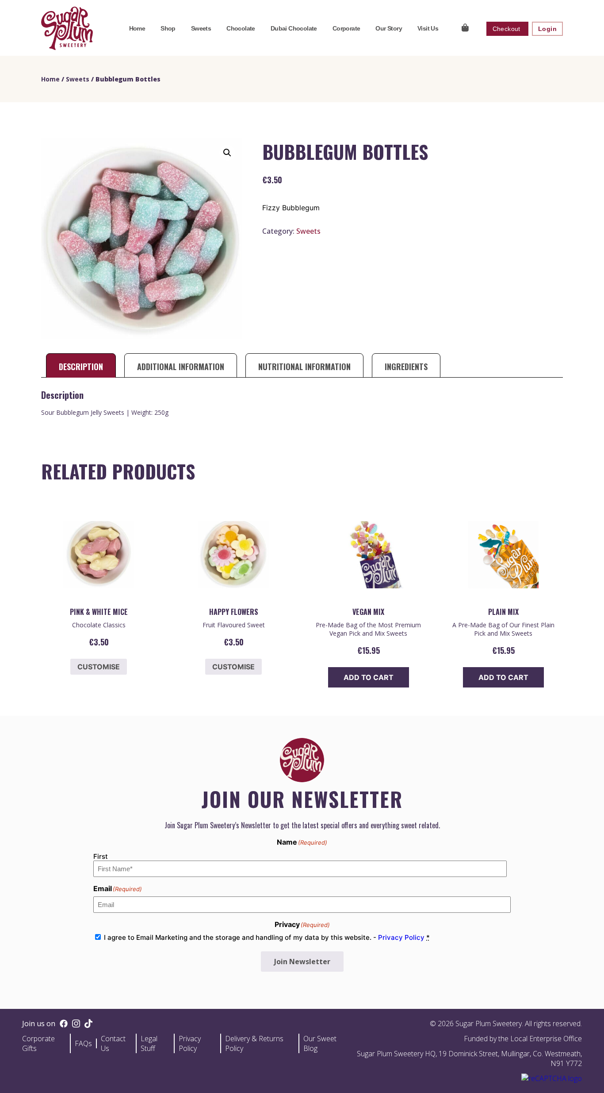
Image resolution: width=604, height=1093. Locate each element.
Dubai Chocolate (294, 28)
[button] (227, 153)
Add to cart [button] (369, 677)
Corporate (346, 28)
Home (137, 28)
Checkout (507, 28)
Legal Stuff (149, 1043)
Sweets (201, 28)
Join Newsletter (302, 961)
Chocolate (240, 28)
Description (81, 366)
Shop (168, 28)
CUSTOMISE (98, 666)
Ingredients (406, 366)
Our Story (388, 28)
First (100, 856)
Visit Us (427, 28)
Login (547, 28)
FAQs (83, 1043)
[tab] (81, 366)
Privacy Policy (401, 937)
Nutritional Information (304, 366)
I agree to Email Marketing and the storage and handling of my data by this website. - (267, 937)
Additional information (180, 366)
